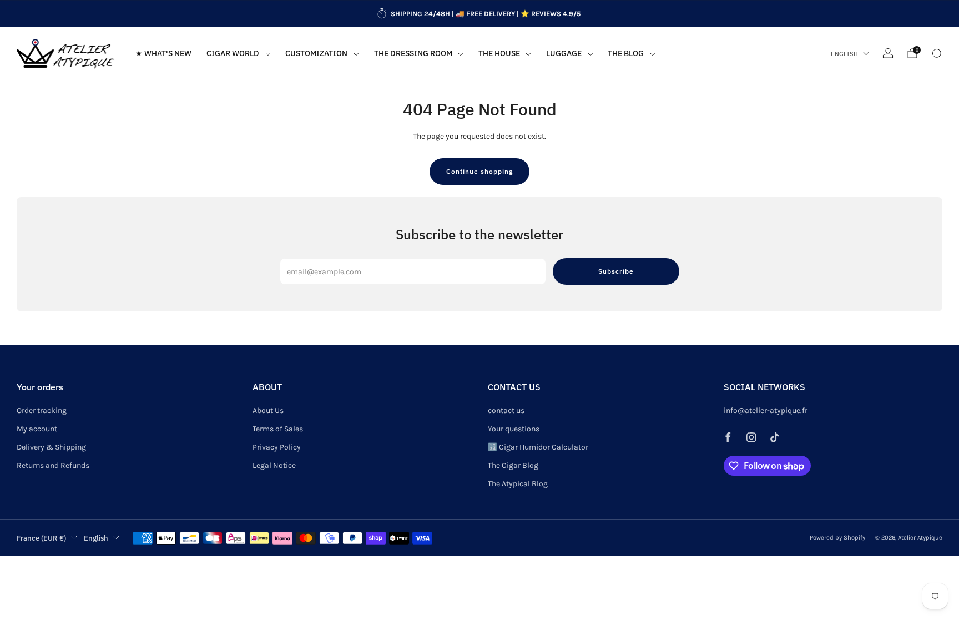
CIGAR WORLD (232, 53)
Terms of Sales (278, 429)
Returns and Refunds (53, 465)
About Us (268, 410)
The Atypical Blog (518, 483)
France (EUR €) (41, 537)
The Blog (626, 53)
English (844, 54)
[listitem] (479, 14)
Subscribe (616, 271)
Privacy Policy (277, 447)
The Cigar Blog (513, 465)
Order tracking (42, 410)
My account (37, 429)
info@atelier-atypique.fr (765, 410)
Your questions (513, 429)
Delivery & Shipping (51, 447)
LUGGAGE (564, 53)
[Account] (888, 53)
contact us (506, 410)
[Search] (936, 53)
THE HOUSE (499, 53)
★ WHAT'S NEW (163, 53)
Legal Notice (274, 465)
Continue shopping (479, 171)
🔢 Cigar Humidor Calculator (538, 447)
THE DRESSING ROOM (413, 53)
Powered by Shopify (837, 537)
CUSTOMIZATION (316, 53)
